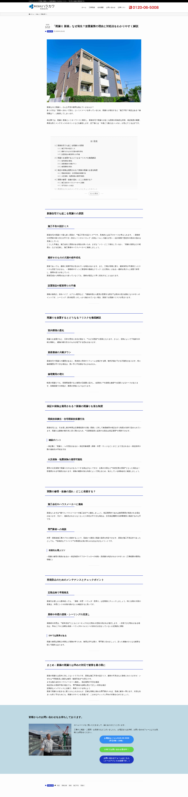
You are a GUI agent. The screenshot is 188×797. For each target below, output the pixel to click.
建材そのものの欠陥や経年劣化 (72, 151)
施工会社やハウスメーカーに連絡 (72, 182)
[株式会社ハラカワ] (42, 7)
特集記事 (50, 31)
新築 (70, 785)
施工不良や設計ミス (68, 148)
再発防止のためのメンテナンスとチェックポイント (78, 189)
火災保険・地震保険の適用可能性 (72, 176)
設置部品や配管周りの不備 (70, 154)
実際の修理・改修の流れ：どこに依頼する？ (75, 180)
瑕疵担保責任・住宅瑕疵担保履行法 (73, 173)
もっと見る (94, 193)
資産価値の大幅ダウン (69, 164)
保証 (58, 785)
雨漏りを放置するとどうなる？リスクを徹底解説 (77, 158)
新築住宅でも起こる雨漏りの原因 (71, 145)
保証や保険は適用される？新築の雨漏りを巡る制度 (78, 170)
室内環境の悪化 (66, 161)
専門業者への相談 (67, 185)
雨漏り (83, 785)
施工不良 (76, 785)
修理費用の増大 (66, 166)
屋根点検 (64, 785)
